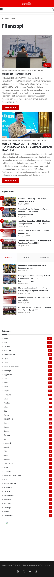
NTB (5, 479)
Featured (7, 350)
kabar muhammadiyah (12, 367)
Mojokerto (8, 487)
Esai (5, 379)
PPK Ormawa (9, 495)
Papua (6, 512)
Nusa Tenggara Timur (12, 475)
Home (6, 18)
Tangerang (8, 471)
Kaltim (6, 363)
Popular (8, 257)
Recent (25, 257)
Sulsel (6, 455)
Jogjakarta (8, 375)
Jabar (6, 399)
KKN (5, 451)
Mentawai (7, 504)
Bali (5, 439)
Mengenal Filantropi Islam (16, 73)
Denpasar (7, 499)
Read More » (10, 107)
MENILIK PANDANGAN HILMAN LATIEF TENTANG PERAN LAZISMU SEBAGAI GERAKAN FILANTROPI (27, 146)
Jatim (6, 387)
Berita (6, 338)
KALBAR (7, 491)
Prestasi (7, 403)
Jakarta (7, 391)
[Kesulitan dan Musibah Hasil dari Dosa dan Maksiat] (9, 233)
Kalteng (7, 435)
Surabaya (7, 508)
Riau (5, 411)
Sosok (6, 423)
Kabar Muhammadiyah (12, 70)
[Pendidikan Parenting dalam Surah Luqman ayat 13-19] (9, 201)
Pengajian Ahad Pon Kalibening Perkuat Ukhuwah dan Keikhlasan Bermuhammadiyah (33, 211)
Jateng (6, 342)
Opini (6, 383)
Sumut (6, 447)
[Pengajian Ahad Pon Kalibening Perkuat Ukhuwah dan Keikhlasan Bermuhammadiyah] (9, 212)
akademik (7, 443)
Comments (44, 257)
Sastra (6, 415)
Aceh (6, 467)
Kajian (6, 358)
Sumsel (6, 427)
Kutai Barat (8, 516)
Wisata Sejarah (10, 483)
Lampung (7, 395)
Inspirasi (7, 346)
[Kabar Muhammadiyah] (27, 3)
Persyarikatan (9, 354)
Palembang (8, 463)
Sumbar (7, 459)
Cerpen (6, 431)
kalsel (6, 407)
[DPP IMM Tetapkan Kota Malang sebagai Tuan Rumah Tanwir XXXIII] (9, 244)
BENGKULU (8, 419)
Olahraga (7, 371)
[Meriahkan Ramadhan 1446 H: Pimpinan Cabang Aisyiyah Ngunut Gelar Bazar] (9, 224)
